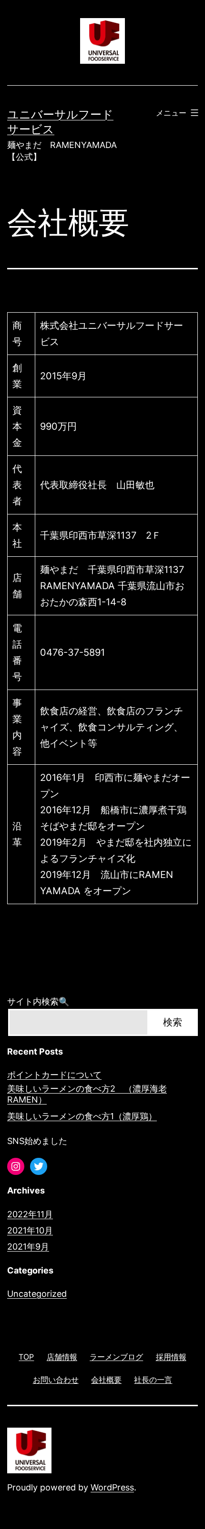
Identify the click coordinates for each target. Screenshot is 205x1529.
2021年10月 (30, 1230)
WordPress (112, 1487)
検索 (172, 1022)
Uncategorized (37, 1294)
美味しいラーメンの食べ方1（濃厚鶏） (82, 1116)
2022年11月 (30, 1214)
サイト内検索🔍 (38, 1001)
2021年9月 (28, 1247)
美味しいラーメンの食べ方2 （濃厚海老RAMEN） (87, 1094)
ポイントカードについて (54, 1075)
